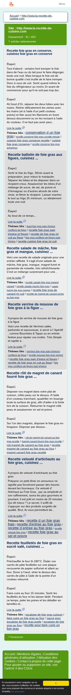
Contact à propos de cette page (39, 661)
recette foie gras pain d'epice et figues (33, 359)
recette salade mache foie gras (33, 286)
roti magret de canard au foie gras (28, 445)
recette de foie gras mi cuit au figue (30, 362)
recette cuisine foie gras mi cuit (37, 241)
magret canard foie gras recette (26, 452)
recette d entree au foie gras (30, 528)
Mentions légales (29, 654)
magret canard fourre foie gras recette (42, 441)
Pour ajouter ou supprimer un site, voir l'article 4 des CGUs (31, 666)
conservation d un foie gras (33, 134)
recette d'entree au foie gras (39, 524)
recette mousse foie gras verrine (46, 355)
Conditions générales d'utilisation (31, 655)
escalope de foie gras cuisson (44, 614)
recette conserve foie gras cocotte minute (38, 136)
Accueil (10, 654)
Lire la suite (14, 128)
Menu (62, 4)
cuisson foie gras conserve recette (28, 140)
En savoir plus (17, 691)
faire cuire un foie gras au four (25, 618)
